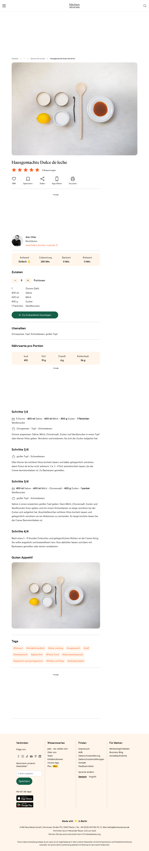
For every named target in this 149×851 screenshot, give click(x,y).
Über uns (51, 752)
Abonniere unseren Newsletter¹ (25, 765)
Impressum (84, 748)
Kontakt (82, 762)
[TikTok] (27, 756)
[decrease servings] (15, 280)
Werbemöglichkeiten (119, 748)
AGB (80, 752)
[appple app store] (29, 798)
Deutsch (82, 776)
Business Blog (116, 752)
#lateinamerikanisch (72, 654)
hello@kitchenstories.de (118, 827)
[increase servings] (27, 280)
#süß (86, 648)
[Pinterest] (36, 756)
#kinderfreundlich (35, 648)
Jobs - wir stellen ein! (57, 748)
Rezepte (15, 58)
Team (50, 755)
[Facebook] (18, 756)
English (92, 776)
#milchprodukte (76, 660)
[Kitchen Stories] (75, 5)
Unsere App (53, 762)
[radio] (14, 170)
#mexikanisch (20, 654)
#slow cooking (55, 648)
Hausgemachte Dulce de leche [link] (62, 58)
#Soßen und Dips (55, 660)
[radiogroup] (26, 170)
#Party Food (52, 654)
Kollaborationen (55, 759)
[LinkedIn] (40, 756)
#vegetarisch (73, 648)
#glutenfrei (37, 654)
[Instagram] (23, 756)
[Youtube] (31, 756)
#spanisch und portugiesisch (28, 660)
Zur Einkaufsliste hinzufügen (36, 315)
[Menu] (4, 6)
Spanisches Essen (37, 58)
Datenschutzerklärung (89, 755)
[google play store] (29, 805)
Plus (52, 766)
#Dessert (18, 648)
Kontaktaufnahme (118, 755)
